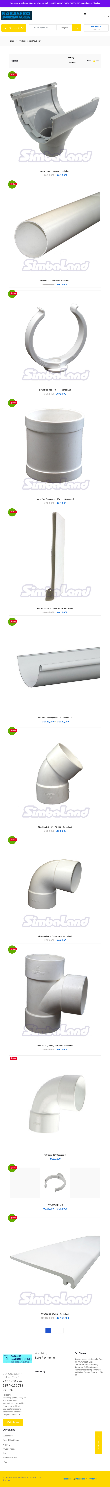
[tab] (94, 61)
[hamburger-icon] (85, 15)
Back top (99, 1445)
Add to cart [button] (53, 171)
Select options (53, 717)
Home (11, 41)
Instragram (80, 1479)
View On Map (14, 1422)
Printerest (92, 1479)
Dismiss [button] (96, 3)
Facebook (67, 1479)
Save (14, 75)
